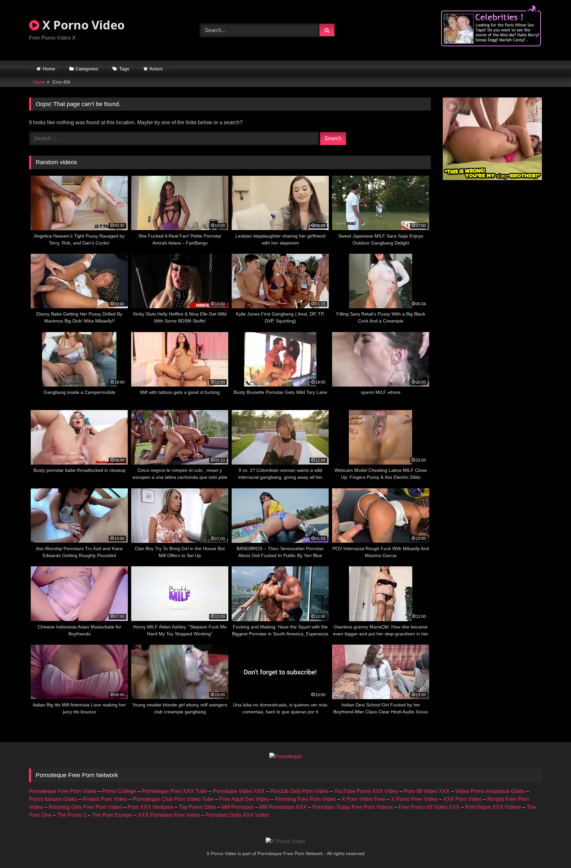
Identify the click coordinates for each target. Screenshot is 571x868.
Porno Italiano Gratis (53, 799)
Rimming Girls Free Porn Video (85, 807)
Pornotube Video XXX (239, 791)
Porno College (119, 791)
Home (49, 68)
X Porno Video (82, 25)
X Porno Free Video (414, 799)
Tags (124, 68)
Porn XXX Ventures (150, 807)
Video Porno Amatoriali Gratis (490, 791)
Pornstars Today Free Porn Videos (352, 807)
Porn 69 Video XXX (427, 791)
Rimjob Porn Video (105, 799)
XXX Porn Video (462, 799)
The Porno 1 (71, 815)
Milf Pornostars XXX (283, 807)
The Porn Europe (112, 815)
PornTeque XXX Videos (493, 807)
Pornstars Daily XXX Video (237, 815)
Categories (86, 68)
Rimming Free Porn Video (305, 799)
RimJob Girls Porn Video (299, 791)
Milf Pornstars (238, 807)
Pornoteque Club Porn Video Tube (173, 799)
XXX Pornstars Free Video (169, 815)
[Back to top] (550, 848)
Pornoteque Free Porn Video (62, 791)
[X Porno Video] (285, 842)
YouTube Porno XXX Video (366, 791)
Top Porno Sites (197, 807)
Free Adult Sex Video (244, 799)
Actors (156, 68)
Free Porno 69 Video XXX (429, 807)
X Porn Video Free (363, 799)
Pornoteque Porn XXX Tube (174, 791)
